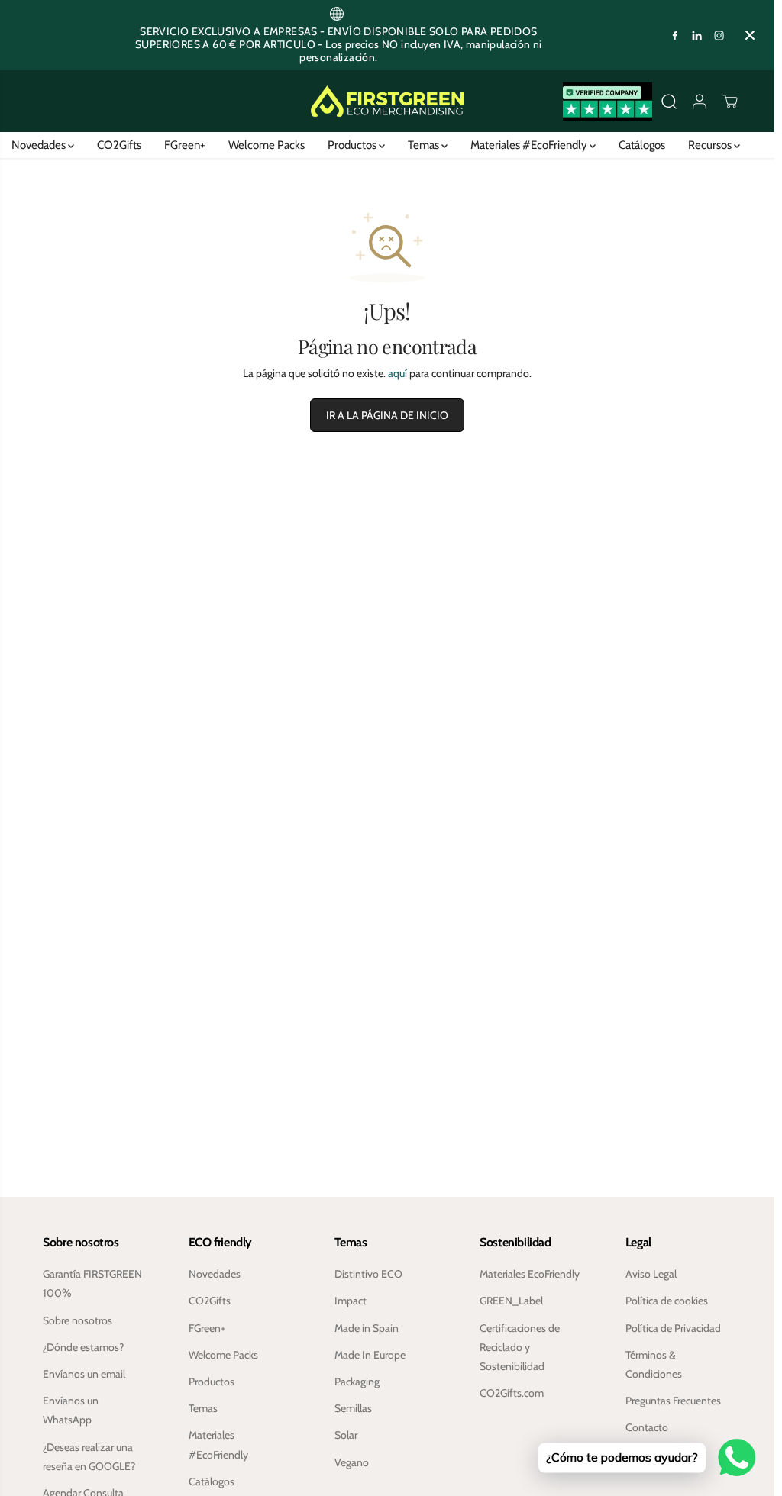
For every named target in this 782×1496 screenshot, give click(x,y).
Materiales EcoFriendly (530, 1274)
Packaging (357, 1381)
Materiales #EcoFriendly (530, 145)
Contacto (646, 1427)
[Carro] (730, 101)
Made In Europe (370, 1355)
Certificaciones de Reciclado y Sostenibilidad (520, 1347)
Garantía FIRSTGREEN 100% (92, 1283)
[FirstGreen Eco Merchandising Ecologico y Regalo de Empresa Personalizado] (387, 101)
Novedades (39, 145)
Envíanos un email (84, 1374)
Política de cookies (666, 1300)
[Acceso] (699, 101)
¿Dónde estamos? (83, 1347)
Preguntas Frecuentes (673, 1400)
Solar (345, 1435)
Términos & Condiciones (653, 1364)
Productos (353, 145)
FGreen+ (184, 145)
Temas (424, 145)
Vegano (351, 1462)
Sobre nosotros (77, 1320)
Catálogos (642, 145)
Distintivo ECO (368, 1274)
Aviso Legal (651, 1274)
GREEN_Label (511, 1300)
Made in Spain (366, 1328)
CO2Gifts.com (512, 1393)
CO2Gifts (119, 145)
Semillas (353, 1408)
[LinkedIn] (697, 35)
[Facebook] (675, 35)
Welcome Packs (266, 145)
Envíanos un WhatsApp (71, 1410)
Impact (350, 1300)
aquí (397, 373)
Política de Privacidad (673, 1328)
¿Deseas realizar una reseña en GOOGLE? (89, 1456)
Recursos (711, 145)
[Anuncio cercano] (750, 35)
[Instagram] (719, 35)
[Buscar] (669, 101)
